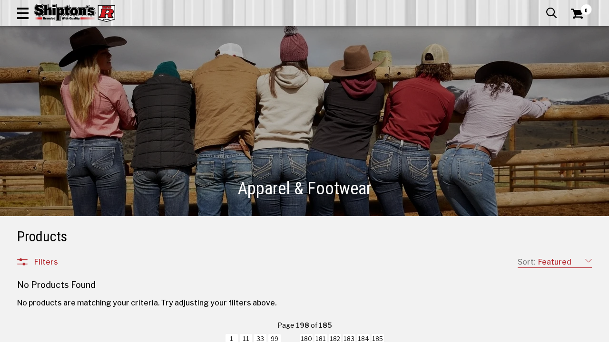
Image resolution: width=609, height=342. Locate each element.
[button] (23, 13)
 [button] (551, 13)
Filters (46, 261)
